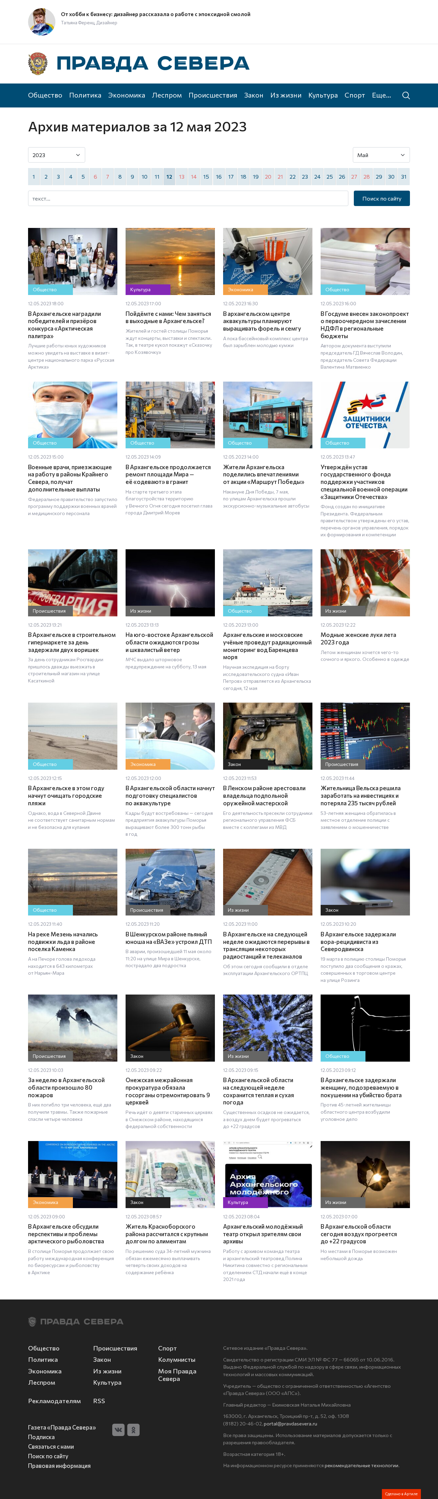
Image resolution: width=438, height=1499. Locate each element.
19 (256, 176)
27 (354, 176)
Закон (253, 95)
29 (379, 176)
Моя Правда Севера (177, 1374)
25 (329, 176)
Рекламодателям (54, 1401)
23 (305, 176)
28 (366, 176)
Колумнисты (176, 1359)
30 (391, 176)
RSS (99, 1401)
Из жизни (285, 95)
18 (243, 176)
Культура (323, 95)
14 (194, 176)
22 (292, 176)
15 (206, 176)
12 (169, 176)
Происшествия (213, 95)
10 (144, 176)
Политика (85, 95)
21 (280, 176)
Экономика (126, 95)
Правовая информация (59, 1465)
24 (317, 176)
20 (268, 176)
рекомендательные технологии (361, 1465)
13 (181, 176)
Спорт (355, 95)
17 (231, 176)
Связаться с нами (51, 1446)
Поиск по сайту (381, 198)
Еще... (381, 95)
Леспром (167, 95)
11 (157, 176)
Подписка (41, 1436)
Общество (45, 95)
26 (342, 176)
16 (219, 176)
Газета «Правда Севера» (62, 1427)
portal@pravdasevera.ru (290, 1423)
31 (404, 176)
